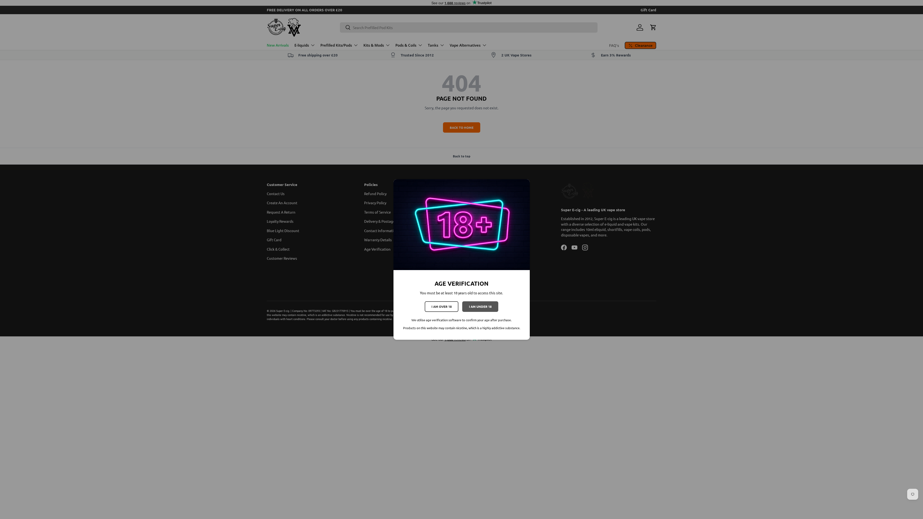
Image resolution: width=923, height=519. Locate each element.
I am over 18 (441, 306)
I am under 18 (480, 306)
